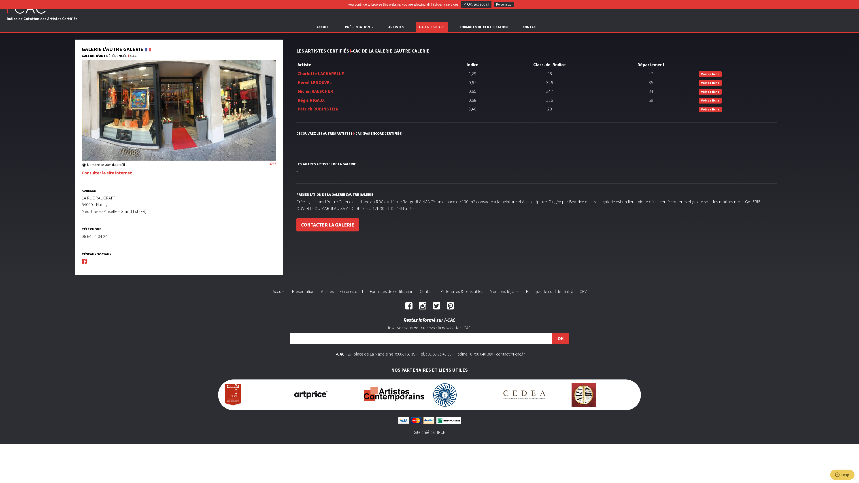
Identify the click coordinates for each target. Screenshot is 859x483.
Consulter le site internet (107, 173)
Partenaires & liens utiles (461, 291)
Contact (530, 27)
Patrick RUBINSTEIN (318, 109)
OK (561, 338)
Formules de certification (484, 27)
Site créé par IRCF (429, 432)
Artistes (396, 27)
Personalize (503, 4)
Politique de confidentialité (549, 291)
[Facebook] (84, 261)
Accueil (323, 27)
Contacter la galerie (327, 225)
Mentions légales (504, 291)
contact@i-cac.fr (510, 354)
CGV (583, 291)
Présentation (303, 291)
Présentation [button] (358, 27)
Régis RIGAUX (311, 100)
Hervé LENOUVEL (315, 82)
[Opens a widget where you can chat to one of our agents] (842, 475)
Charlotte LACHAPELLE (321, 73)
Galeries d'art (432, 27)
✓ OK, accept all (476, 4)
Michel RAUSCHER (315, 91)
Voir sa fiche (710, 74)
